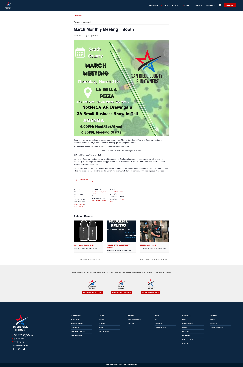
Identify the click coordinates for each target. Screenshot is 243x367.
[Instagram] (19, 349)
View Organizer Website (99, 201)
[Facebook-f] (13, 349)
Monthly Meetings (79, 204)
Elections (176, 5)
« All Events (78, 16)
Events (165, 5)
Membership (154, 5)
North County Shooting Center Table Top (154, 259)
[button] (220, 5)
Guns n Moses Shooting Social (84, 245)
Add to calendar (83, 180)
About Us (209, 5)
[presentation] (88, 231)
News (186, 5)
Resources (197, 5)
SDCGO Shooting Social (148, 245)
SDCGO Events (78, 206)
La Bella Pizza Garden (116, 192)
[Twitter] (24, 349)
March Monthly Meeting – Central (90, 259)
